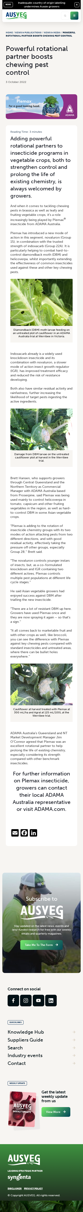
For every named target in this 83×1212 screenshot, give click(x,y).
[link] (13, 1000)
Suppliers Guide (25, 1040)
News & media (52, 32)
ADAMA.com (49, 809)
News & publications (28, 32)
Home (9, 32)
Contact (17, 1063)
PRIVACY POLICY (33, 1188)
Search (15, 1048)
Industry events (25, 1055)
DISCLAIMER (15, 1188)
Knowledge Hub (26, 1032)
